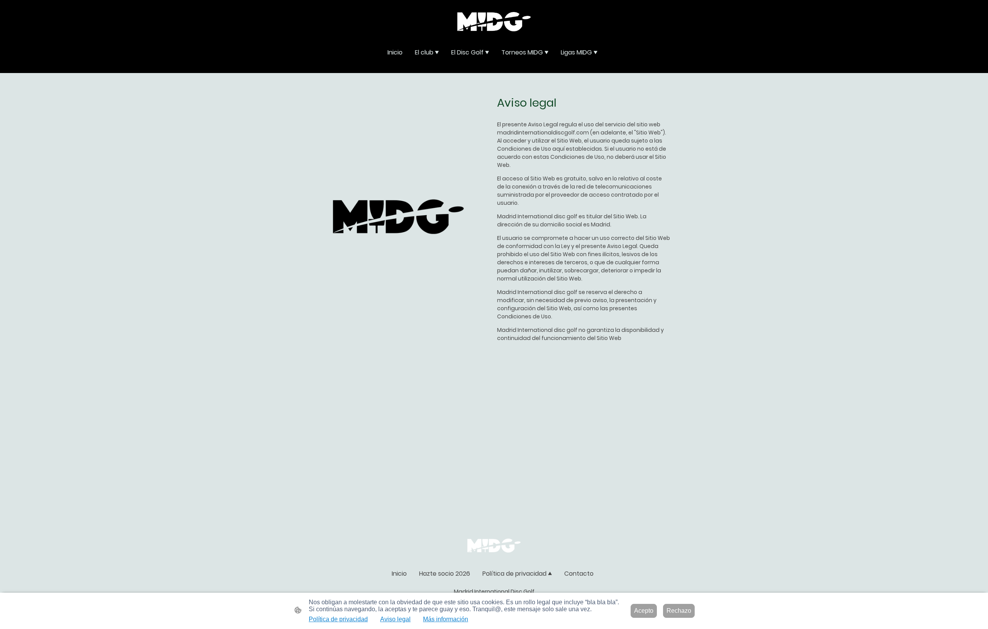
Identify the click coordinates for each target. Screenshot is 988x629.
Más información (445, 619)
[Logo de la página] (493, 21)
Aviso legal (395, 619)
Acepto (643, 610)
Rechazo (679, 610)
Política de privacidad (338, 619)
